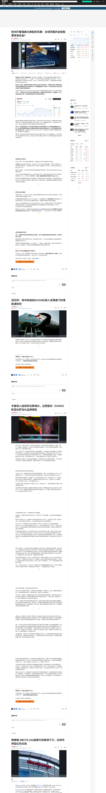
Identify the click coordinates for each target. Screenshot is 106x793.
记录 (52, 6)
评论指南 (12, 375)
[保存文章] (58, 21)
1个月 (22, 87)
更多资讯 (79, 117)
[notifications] (101, 1)
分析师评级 (45, 6)
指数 (74, 14)
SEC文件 (55, 6)
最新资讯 (4, 6)
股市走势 (72, 123)
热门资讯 (9, 6)
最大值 (33, 87)
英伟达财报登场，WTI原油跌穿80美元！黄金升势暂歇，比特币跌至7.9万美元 (82, 94)
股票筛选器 (52, 4)
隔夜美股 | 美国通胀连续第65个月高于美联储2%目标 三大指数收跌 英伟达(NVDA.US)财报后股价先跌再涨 (82, 112)
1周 (20, 87)
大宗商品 (77, 14)
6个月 (25, 87)
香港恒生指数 (72, 31)
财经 (30, 6)
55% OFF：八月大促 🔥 (87, 1)
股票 (81, 14)
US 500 (71, 37)
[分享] (55, 21)
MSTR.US (39, 767)
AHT (39, 191)
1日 (17, 87)
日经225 (71, 33)
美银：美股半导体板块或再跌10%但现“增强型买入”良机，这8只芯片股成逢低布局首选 (82, 100)
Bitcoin (17, 772)
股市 (16, 6)
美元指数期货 (72, 39)
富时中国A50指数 (73, 29)
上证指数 (71, 27)
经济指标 (26, 6)
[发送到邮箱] (34, 251)
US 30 (71, 35)
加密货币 (33, 6)
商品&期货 (22, 6)
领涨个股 (77, 126)
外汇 (19, 6)
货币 (71, 14)
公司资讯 (37, 6)
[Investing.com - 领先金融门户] (5, 1)
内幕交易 (41, 6)
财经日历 (47, 4)
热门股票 (72, 150)
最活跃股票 (72, 126)
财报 (49, 6)
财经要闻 (13, 6)
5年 (30, 87)
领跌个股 (81, 126)
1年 (28, 87)
